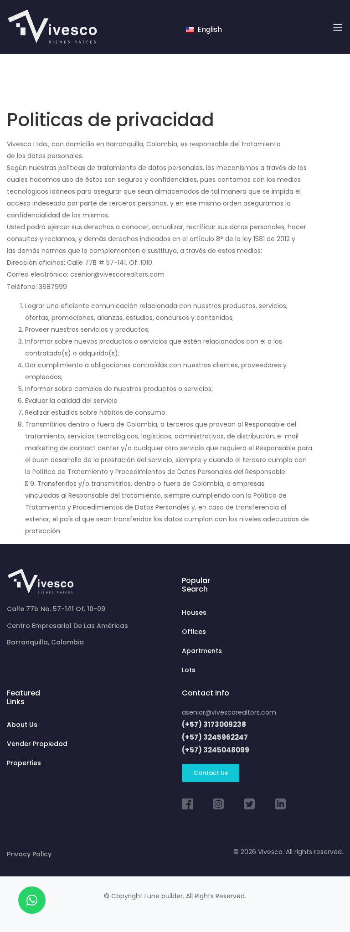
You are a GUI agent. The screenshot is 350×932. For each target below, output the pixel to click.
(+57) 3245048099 (215, 750)
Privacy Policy (29, 854)
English (209, 29)
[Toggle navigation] (337, 27)
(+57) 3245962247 (215, 737)
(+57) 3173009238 (214, 724)
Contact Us (210, 772)
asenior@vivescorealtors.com (229, 712)
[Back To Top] (324, 906)
